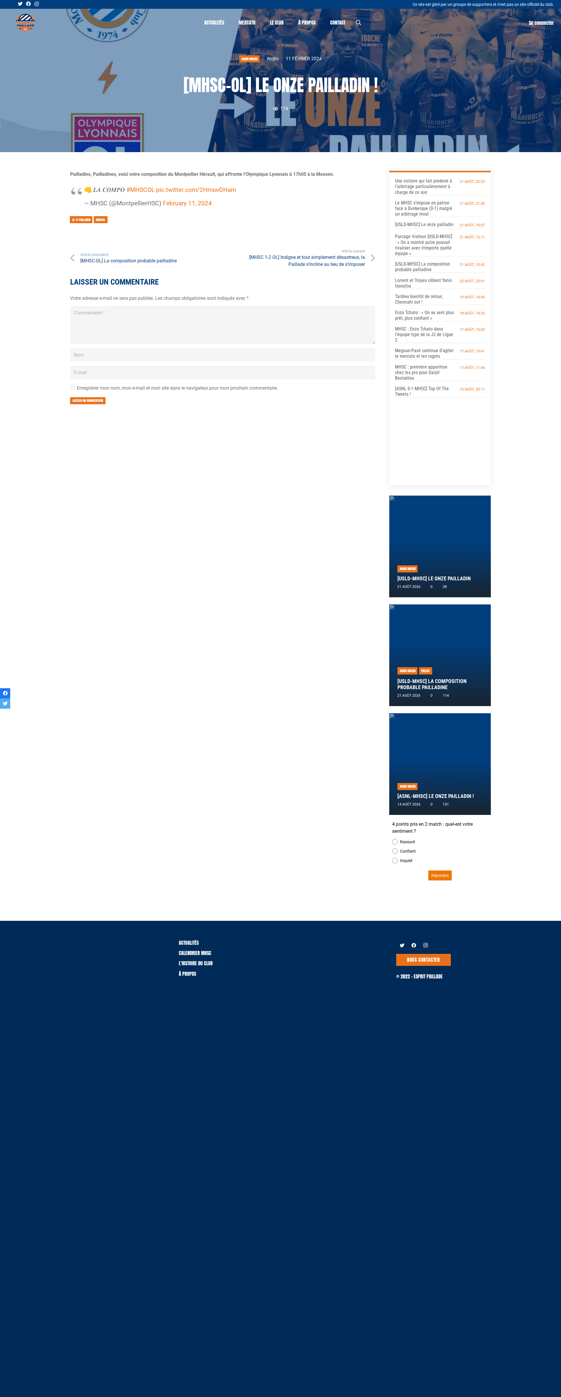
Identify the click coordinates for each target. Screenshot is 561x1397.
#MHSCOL (140, 189)
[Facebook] (28, 3)
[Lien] (25, 23)
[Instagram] (36, 4)
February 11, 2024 (187, 203)
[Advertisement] (440, 437)
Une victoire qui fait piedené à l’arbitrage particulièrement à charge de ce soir (423, 186)
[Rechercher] (358, 22)
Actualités (189, 942)
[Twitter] (20, 3)
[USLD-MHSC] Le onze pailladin (424, 224)
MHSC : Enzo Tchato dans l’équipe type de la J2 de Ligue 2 (424, 334)
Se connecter (541, 22)
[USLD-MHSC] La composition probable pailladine (422, 266)
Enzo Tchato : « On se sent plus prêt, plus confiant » (424, 315)
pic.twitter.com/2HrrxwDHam (196, 189)
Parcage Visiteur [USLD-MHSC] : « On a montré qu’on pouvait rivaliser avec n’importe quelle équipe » (423, 245)
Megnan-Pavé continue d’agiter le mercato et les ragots (424, 353)
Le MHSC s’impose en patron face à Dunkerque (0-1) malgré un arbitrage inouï (423, 208)
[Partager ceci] (5, 693)
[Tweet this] (5, 703)
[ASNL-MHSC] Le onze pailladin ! (435, 796)
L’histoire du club (196, 963)
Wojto (273, 58)
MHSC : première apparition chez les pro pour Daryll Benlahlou (421, 372)
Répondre (440, 875)
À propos (187, 973)
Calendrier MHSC (195, 952)
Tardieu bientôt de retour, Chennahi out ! (419, 299)
